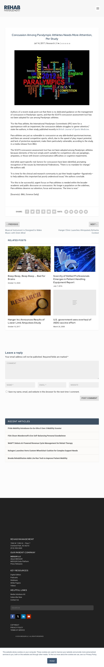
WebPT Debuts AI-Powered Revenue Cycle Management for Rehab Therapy (40, 443)
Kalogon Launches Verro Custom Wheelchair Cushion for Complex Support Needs (43, 451)
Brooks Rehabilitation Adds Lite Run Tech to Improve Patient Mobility (37, 458)
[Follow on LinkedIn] (23, 616)
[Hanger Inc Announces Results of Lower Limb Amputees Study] (29, 302)
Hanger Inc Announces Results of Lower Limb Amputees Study (26, 321)
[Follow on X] (18, 616)
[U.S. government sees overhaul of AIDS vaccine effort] (74, 302)
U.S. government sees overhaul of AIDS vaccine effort (72, 321)
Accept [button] (52, 661)
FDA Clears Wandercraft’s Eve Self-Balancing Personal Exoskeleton (37, 436)
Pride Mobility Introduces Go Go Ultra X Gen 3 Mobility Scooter (34, 428)
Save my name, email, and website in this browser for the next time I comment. (43, 392)
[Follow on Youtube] (29, 616)
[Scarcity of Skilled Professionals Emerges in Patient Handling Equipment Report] (74, 259)
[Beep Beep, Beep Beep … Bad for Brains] (29, 259)
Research (50, 43)
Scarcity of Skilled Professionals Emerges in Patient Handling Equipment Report (71, 279)
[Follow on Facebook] (12, 616)
